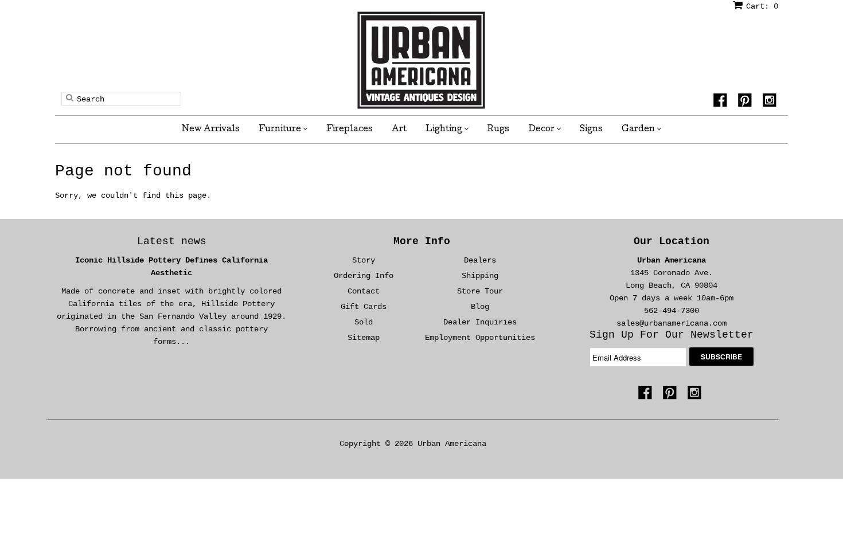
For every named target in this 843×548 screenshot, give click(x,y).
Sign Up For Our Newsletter (672, 335)
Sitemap (364, 337)
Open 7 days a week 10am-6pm (671, 298)
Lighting (445, 130)
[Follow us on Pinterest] (746, 103)
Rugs (498, 130)
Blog (480, 306)
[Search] (69, 97)
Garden (639, 130)
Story (363, 260)
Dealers (480, 260)
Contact (364, 291)
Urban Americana (671, 260)
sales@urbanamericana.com (671, 323)
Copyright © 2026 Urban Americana (412, 443)
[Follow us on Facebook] (722, 103)
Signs (591, 130)
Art (399, 130)
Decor (542, 130)
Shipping (480, 275)
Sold (363, 322)
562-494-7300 (671, 310)
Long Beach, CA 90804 (671, 285)
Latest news (171, 241)
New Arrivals (211, 130)
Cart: (762, 6)
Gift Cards (364, 306)
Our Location (671, 241)
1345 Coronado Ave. (671, 272)
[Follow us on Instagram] (771, 103)
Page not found (123, 171)
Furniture (281, 130)
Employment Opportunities (480, 337)
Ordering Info (363, 275)
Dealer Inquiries (480, 322)
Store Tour (480, 291)
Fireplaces (349, 130)
